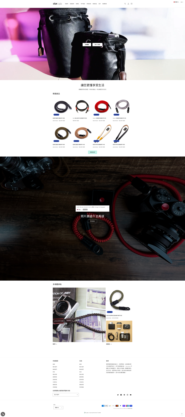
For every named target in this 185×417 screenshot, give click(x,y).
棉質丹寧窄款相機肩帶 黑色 (119, 144)
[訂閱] (77, 394)
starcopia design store (120, 408)
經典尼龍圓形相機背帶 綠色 (59, 144)
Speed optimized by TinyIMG (95, 412)
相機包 (108, 344)
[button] (125, 3)
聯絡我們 (55, 369)
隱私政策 (55, 374)
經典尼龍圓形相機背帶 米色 (79, 144)
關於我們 (55, 366)
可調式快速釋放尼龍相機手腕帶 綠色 (114, 315)
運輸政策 (55, 384)
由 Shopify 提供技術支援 (128, 408)
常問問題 (55, 387)
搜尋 (54, 364)
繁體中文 (57, 407)
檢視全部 (92, 152)
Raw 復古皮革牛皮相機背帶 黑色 (80, 118)
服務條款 (55, 377)
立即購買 (87, 44)
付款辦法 (55, 382)
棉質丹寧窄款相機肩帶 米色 (99, 144)
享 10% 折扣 (97, 44)
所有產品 (92, 221)
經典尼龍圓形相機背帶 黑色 (59, 118)
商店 (54, 372)
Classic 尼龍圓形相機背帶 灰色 (119, 118)
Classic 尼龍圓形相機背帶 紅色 (99, 118)
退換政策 (55, 379)
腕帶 (54, 344)
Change (85, 209)
